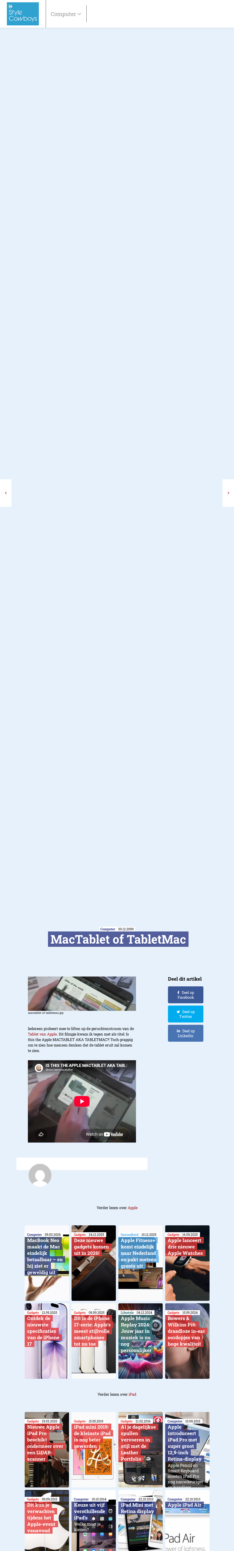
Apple (133, 1207)
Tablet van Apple (42, 1034)
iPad (132, 1394)
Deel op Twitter (187, 1014)
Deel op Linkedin (186, 1033)
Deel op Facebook (186, 995)
